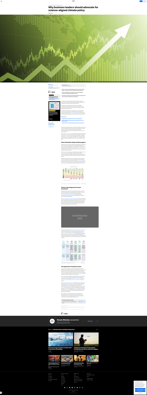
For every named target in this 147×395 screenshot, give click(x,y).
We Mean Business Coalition (75, 278)
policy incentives (68, 133)
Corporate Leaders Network (75, 279)
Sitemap (73, 391)
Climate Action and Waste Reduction (55, 5)
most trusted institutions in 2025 (68, 282)
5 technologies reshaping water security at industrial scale (66, 363)
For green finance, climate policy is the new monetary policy (72, 118)
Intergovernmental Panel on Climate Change (68, 194)
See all (97, 329)
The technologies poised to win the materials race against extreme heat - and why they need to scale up (54, 364)
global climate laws (66, 135)
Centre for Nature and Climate (66, 85)
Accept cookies (80, 218)
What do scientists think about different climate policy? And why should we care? (72, 121)
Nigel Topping (50, 84)
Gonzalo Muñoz (50, 86)
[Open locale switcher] (1, 393)
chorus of (76, 288)
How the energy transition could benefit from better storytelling (60, 348)
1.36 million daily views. (81, 147)
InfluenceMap (63, 277)
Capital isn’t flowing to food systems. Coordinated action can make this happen (86, 348)
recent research (80, 160)
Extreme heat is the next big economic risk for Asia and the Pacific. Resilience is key (79, 363)
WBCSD (81, 278)
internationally (67, 289)
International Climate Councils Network (69, 198)
